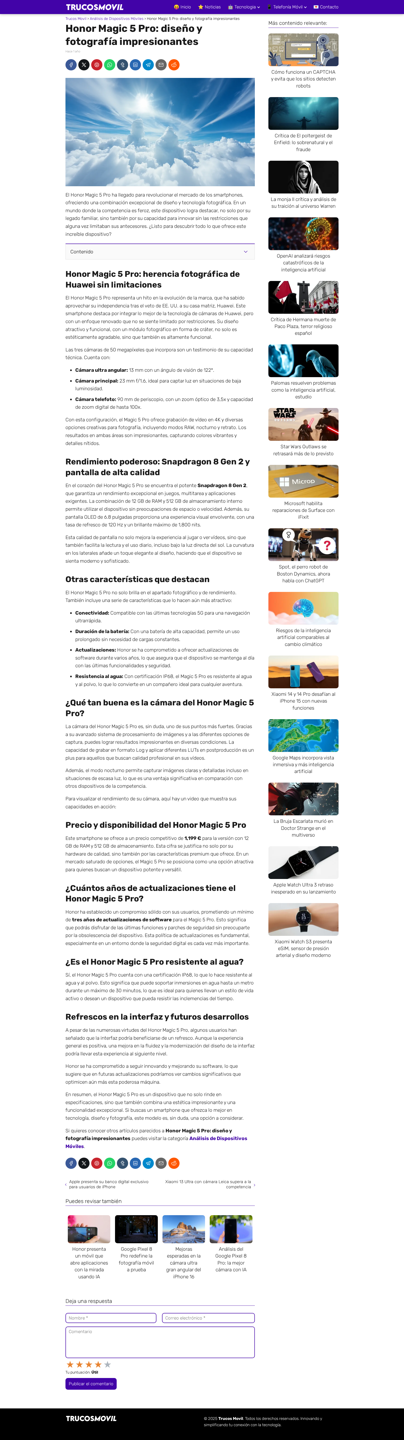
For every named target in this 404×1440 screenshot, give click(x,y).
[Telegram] (148, 64)
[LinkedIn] (135, 64)
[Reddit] (174, 64)
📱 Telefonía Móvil (285, 7)
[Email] (161, 64)
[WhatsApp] (109, 64)
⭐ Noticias (209, 7)
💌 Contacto (326, 7)
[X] (84, 64)
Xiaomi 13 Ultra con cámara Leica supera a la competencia (208, 1184)
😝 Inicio (182, 7)
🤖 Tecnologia (242, 7)
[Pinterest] (96, 64)
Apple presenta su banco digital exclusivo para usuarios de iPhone (108, 1184)
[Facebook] (71, 64)
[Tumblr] (122, 64)
